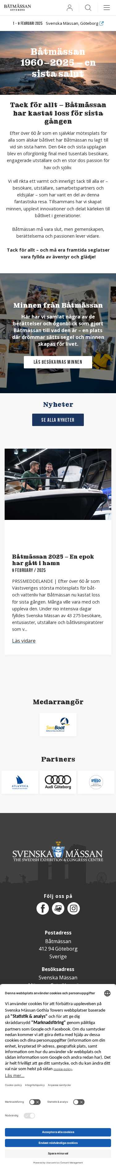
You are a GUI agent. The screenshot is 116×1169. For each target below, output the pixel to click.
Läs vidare (24, 640)
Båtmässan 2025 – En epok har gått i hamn (53, 560)
